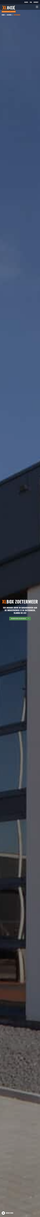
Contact (36, 2)
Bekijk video (9, 1213)
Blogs (26, 2)
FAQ (31, 2)
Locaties (9, 15)
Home (3, 15)
